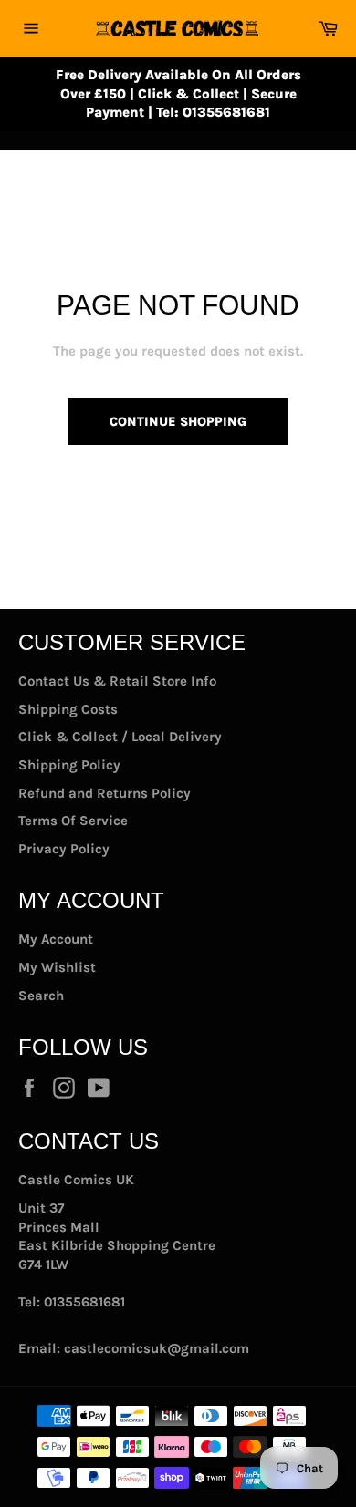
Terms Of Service (73, 820)
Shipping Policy (69, 765)
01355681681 (84, 1302)
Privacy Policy (64, 849)
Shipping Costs (68, 709)
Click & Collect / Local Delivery (120, 736)
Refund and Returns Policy (104, 793)
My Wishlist (57, 967)
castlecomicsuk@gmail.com (156, 1348)
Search (41, 995)
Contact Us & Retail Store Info (117, 681)
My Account (55, 939)
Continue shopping (178, 421)
